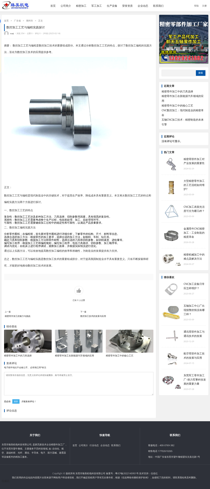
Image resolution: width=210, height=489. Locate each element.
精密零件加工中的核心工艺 (119, 355)
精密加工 (81, 6)
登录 (16, 401)
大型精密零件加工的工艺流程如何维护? (194, 185)
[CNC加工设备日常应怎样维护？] (171, 288)
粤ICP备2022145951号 (127, 473)
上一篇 (8, 311)
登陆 (196, 5)
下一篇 (83, 311)
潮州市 (29, 20)
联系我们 (158, 6)
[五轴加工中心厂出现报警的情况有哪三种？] (171, 312)
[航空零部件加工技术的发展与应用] (171, 358)
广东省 (17, 20)
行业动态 (94, 445)
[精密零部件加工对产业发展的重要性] (171, 163)
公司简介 (66, 6)
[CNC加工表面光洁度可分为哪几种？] (171, 211)
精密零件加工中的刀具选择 (18, 355)
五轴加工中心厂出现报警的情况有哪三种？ (194, 310)
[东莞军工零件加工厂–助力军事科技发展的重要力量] (171, 382)
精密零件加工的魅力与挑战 (17, 316)
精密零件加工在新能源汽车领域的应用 (74, 355)
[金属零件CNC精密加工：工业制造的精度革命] (171, 235)
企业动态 (143, 6)
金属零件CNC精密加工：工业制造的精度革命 (194, 233)
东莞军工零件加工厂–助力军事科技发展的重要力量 (195, 379)
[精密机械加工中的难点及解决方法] (171, 259)
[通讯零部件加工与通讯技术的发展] (171, 336)
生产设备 (112, 6)
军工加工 (96, 6)
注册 (204, 5)
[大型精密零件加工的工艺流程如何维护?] (171, 187)
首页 (53, 6)
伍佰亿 (154, 473)
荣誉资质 (127, 6)
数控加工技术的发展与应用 (93, 316)
